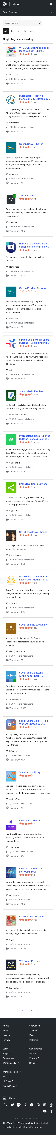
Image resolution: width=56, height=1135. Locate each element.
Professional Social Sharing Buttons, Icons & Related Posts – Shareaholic (34, 437)
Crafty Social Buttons (31, 916)
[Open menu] (51, 4)
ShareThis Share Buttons (33, 483)
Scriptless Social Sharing (33, 532)
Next (38, 1010)
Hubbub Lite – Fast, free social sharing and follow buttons (33, 245)
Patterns (33, 1040)
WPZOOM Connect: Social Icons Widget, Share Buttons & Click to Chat (34, 49)
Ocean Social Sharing (31, 144)
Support (7, 1053)
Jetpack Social (27, 195)
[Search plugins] (39, 23)
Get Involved (35, 1048)
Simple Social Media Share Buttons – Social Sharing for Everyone (34, 341)
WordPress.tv (11, 1063)
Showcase (34, 1025)
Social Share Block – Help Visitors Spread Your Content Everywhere (33, 722)
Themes (33, 1030)
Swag (33, 1063)
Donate (34, 1058)
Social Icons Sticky (30, 772)
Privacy (6, 1040)
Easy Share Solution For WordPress (30, 870)
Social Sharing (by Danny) (34, 624)
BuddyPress (10, 1086)
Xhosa (12, 1098)
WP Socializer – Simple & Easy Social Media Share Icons (33, 578)
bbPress (8, 1081)
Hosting (6, 1035)
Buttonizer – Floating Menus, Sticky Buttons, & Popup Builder (33, 97)
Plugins (32, 1035)
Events (32, 1053)
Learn (5, 1048)
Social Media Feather (31, 391)
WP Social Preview (30, 961)
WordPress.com (12, 1071)
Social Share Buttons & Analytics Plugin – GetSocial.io (31, 674)
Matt (6, 1076)
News (5, 1030)
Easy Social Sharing (30, 820)
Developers (8, 1058)
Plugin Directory (10, 12)
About (6, 1025)
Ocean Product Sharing (32, 288)
